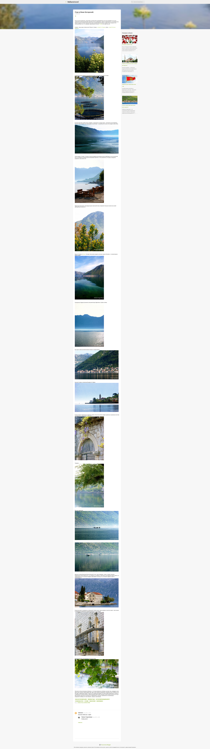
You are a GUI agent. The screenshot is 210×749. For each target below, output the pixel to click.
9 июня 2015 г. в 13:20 (87, 712)
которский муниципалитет (103, 699)
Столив (86, 701)
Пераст (84, 254)
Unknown (80, 712)
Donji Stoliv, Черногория (84, 702)
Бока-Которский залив (81, 699)
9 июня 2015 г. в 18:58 (96, 717)
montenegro (100, 701)
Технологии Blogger (106, 744)
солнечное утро (79, 701)
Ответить (80, 722)
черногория (92, 701)
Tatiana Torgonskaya (86, 717)
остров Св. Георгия (101, 27)
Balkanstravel (73, 2)
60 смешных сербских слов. (127, 44)
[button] (75, 16)
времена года (91, 699)
